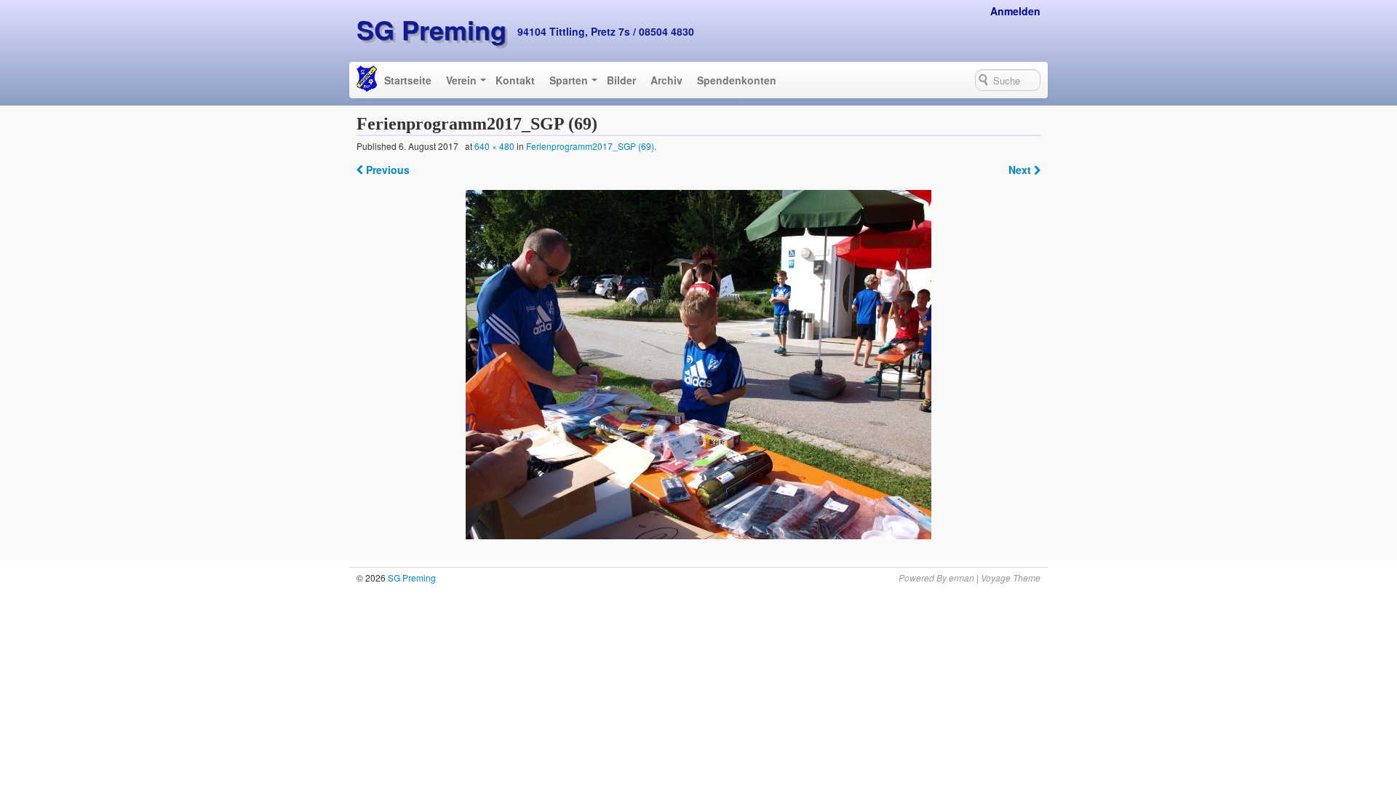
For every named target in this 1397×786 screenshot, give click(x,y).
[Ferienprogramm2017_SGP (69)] (699, 364)
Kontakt (515, 80)
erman (961, 577)
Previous (386, 169)
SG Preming (431, 29)
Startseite (407, 80)
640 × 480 (494, 146)
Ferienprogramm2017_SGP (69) (590, 146)
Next (1021, 169)
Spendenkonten (736, 80)
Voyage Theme (1010, 577)
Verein (461, 80)
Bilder (621, 80)
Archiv (666, 80)
